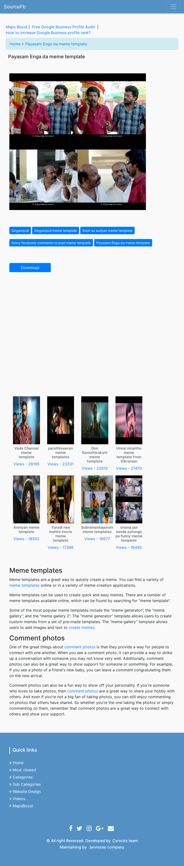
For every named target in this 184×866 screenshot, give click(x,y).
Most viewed (24, 769)
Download (30, 267)
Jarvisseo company (106, 847)
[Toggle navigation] (173, 7)
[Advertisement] (92, 311)
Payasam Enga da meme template (56, 43)
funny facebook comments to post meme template (51, 243)
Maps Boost (16, 26)
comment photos (79, 646)
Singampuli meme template (55, 230)
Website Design (27, 791)
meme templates (24, 585)
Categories (23, 777)
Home (15, 43)
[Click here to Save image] (77, 141)
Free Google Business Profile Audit (63, 26)
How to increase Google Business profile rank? (48, 32)
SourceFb (15, 7)
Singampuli (20, 230)
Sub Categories (27, 784)
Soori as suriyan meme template (107, 230)
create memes (81, 627)
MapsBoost (23, 805)
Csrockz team (125, 840)
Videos (19, 798)
